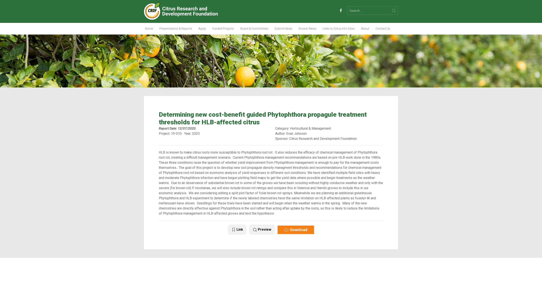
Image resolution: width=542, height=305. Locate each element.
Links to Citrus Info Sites (339, 28)
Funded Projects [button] (223, 28)
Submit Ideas (283, 28)
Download (297, 229)
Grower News (307, 28)
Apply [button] (202, 28)
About (365, 28)
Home (149, 28)
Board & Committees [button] (254, 28)
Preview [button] (264, 229)
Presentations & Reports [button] (175, 28)
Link (239, 229)
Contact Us (383, 28)
